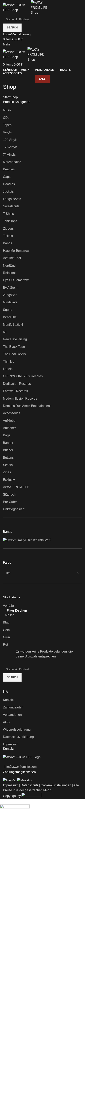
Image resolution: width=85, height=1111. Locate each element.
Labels (7, 369)
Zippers (8, 228)
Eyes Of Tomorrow (16, 280)
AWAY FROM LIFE (16, 487)
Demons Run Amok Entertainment (27, 405)
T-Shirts (8, 213)
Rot (5, 644)
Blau (6, 622)
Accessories (11, 413)
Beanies (9, 169)
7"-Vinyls (9, 154)
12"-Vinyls (10, 147)
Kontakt (8, 700)
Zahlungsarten (13, 707)
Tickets (8, 236)
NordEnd (9, 265)
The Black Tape (14, 346)
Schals (8, 465)
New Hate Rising (15, 339)
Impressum (10, 744)
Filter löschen (17, 610)
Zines (7, 472)
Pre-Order (10, 502)
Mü (5, 332)
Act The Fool (12, 258)
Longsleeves (12, 199)
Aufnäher (9, 428)
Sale (42, 78)
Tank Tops (10, 221)
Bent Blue (10, 317)
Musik (7, 110)
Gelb (6, 630)
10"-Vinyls (10, 139)
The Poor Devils (14, 354)
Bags (6, 435)
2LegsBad (10, 295)
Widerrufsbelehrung (17, 729)
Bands (7, 243)
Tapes (7, 125)
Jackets (8, 191)
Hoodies (9, 184)
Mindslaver (10, 302)
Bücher (8, 450)
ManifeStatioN (13, 324)
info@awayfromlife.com (20, 766)
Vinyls (7, 132)
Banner (8, 442)
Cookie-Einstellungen (56, 785)
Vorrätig (8, 605)
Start (6, 97)
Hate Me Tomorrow (16, 250)
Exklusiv (9, 479)
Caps (6, 176)
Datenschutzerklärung (18, 736)
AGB (6, 722)
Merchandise (12, 162)
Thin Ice (8, 361)
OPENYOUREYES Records (23, 376)
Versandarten (12, 714)
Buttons (8, 457)
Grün (6, 637)
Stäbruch (9, 494)
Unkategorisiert (13, 509)
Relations (9, 272)
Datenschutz (29, 785)
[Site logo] (17, 7)
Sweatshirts (11, 206)
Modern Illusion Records (20, 398)
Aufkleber (9, 420)
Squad (7, 309)
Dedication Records (17, 383)
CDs (6, 117)
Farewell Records (15, 391)
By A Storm (10, 287)
